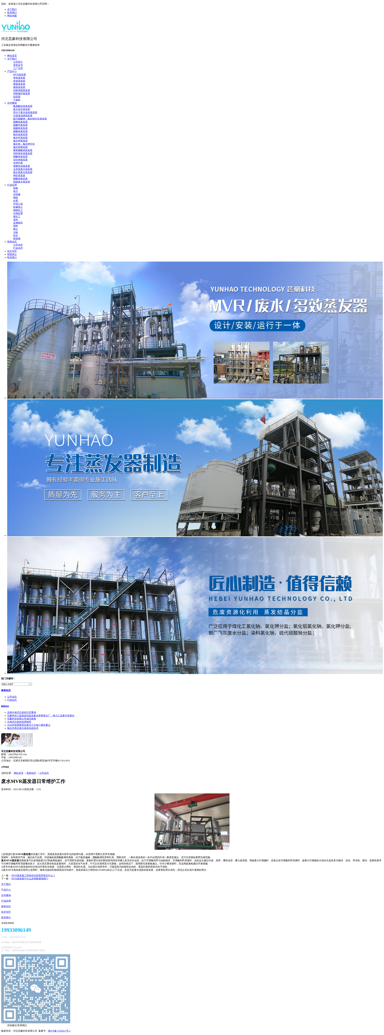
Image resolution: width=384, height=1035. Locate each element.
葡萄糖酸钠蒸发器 (22, 150)
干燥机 (16, 99)
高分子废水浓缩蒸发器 (25, 112)
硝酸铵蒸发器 (20, 156)
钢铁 (15, 197)
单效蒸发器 (19, 77)
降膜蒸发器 (19, 84)
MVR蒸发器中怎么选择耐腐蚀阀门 (29, 878)
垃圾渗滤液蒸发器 (22, 115)
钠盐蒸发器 (19, 175)
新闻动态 (12, 241)
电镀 (15, 188)
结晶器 (16, 96)
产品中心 (12, 71)
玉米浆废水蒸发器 (22, 169)
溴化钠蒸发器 (20, 159)
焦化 (15, 235)
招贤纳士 (12, 254)
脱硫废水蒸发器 (21, 181)
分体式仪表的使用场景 (19, 722)
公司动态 (18, 245)
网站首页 (12, 55)
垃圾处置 (18, 213)
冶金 (15, 232)
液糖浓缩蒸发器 (21, 166)
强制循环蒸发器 (21, 93)
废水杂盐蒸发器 (21, 109)
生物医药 (18, 222)
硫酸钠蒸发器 (20, 131)
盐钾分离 (18, 163)
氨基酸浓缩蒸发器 (22, 106)
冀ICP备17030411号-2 (59, 1031)
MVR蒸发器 (19, 74)
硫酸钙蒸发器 (20, 125)
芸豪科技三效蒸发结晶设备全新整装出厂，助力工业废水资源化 (40, 715)
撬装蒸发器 (19, 87)
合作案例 (12, 103)
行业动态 (18, 248)
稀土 (15, 229)
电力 (15, 191)
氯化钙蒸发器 (20, 137)
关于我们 (12, 9)
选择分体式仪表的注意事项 (21, 712)
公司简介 (18, 62)
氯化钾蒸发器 (20, 140)
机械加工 (18, 207)
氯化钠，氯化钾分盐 (24, 144)
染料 (15, 219)
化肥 (15, 200)
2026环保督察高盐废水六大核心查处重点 (28, 725)
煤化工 (16, 216)
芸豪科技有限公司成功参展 (21, 718)
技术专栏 (12, 251)
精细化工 (18, 210)
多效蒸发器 (19, 81)
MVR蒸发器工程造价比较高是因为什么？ (33, 875)
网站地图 (12, 15)
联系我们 (12, 12)
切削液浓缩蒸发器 (22, 153)
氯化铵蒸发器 (20, 134)
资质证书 (18, 65)
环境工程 (18, 204)
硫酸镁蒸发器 (20, 128)
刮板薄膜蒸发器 (21, 90)
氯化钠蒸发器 (20, 147)
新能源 (16, 238)
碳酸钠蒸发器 (20, 178)
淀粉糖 (16, 194)
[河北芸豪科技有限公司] (15, 31)
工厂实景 (18, 68)
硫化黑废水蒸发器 (22, 172)
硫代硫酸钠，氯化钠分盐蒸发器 (30, 118)
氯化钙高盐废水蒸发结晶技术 (22, 728)
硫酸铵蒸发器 (20, 122)
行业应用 (12, 185)
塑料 (15, 226)
